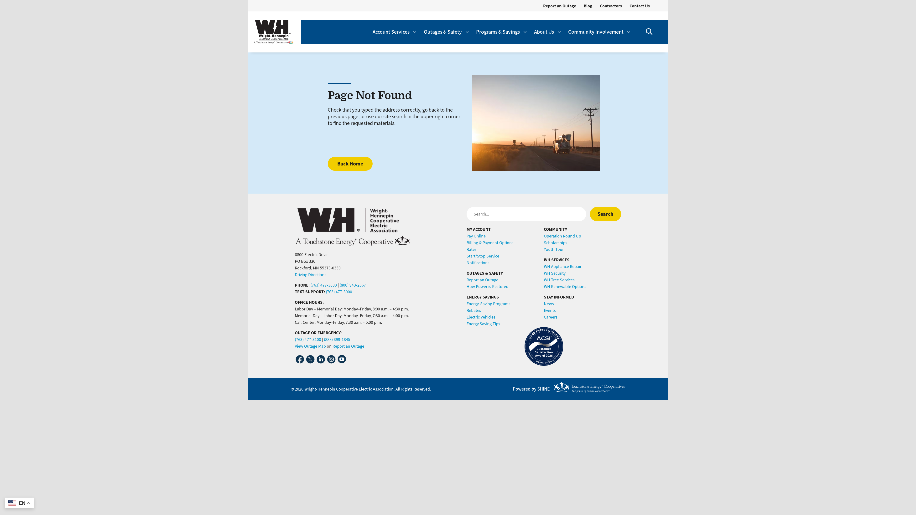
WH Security (555, 273)
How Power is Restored (487, 286)
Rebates (474, 310)
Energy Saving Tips (483, 323)
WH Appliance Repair (562, 266)
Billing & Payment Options (490, 242)
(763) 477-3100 (308, 339)
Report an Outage (559, 6)
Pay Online (476, 236)
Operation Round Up (562, 236)
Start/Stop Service (483, 256)
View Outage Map (310, 346)
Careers (550, 317)
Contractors (611, 6)
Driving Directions (310, 274)
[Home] (273, 32)
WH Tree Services (559, 280)
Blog (588, 6)
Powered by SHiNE (531, 389)
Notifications (478, 262)
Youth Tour (554, 249)
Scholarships (555, 242)
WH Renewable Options (565, 286)
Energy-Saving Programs (488, 303)
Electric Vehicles (481, 317)
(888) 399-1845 (337, 339)
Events (550, 310)
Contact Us (640, 6)
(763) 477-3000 (324, 285)
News (549, 303)
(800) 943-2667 (353, 285)
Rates (472, 249)
